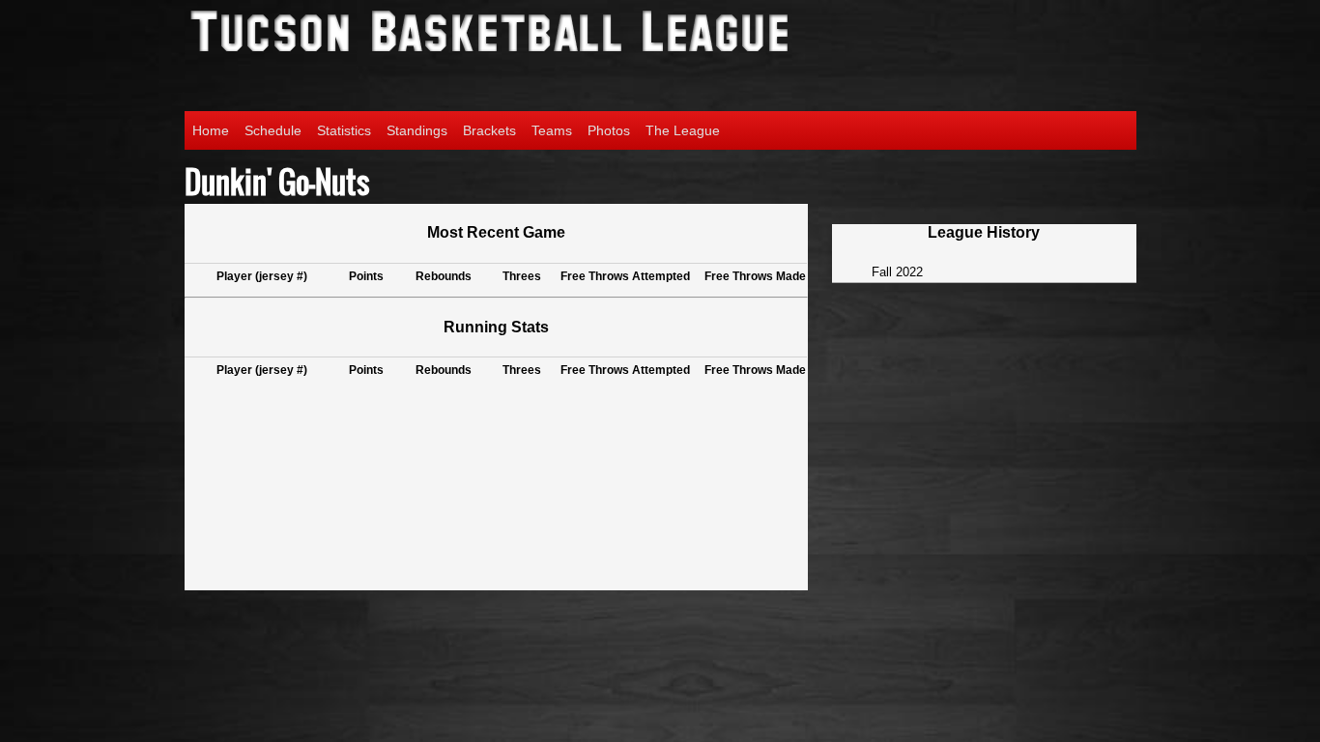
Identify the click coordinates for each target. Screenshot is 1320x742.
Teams (551, 130)
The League (683, 130)
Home (210, 130)
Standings (417, 130)
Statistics (344, 130)
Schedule (272, 130)
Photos (609, 130)
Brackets (489, 130)
